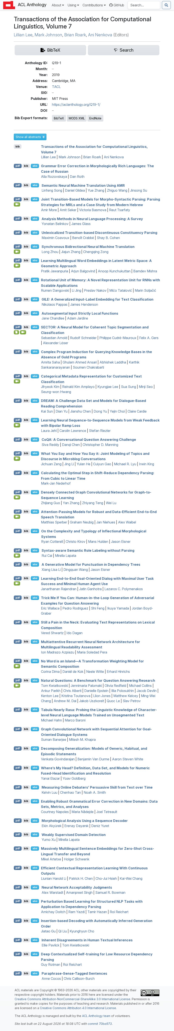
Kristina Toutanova (75, 696)
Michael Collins (140, 685)
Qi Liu (62, 931)
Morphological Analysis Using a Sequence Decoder (85, 821)
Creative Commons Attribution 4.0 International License (78, 1008)
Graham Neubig (82, 522)
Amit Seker (68, 210)
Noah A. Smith (95, 792)
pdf (17, 165)
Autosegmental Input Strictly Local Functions (80, 313)
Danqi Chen (71, 445)
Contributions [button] (93, 5)
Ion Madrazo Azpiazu (57, 652)
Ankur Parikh (50, 691)
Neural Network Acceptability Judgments (77, 887)
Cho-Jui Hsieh (106, 878)
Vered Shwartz (52, 633)
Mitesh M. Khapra (82, 739)
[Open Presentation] (16, 332)
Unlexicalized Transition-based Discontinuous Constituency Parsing (99, 233)
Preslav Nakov (95, 290)
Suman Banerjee (53, 739)
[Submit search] (166, 5)
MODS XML (77, 118)
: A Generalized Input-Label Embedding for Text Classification (97, 299)
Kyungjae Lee (107, 387)
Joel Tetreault (106, 812)
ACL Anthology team (96, 1016)
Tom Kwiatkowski (54, 685)
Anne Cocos (51, 978)
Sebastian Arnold (54, 338)
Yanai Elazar (50, 778)
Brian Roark (75, 34)
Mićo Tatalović (120, 290)
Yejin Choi (117, 411)
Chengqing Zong (95, 252)
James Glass (81, 224)
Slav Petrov (132, 701)
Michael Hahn (51, 720)
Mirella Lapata (65, 555)
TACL (56, 87)
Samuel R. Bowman (110, 892)
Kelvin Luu (49, 792)
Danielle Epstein (96, 691)
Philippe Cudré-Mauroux (117, 338)
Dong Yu (100, 411)
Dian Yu (61, 411)
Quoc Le (113, 701)
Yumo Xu (49, 839)
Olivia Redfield (115, 685)
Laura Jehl (49, 431)
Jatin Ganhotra (90, 589)
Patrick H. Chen (81, 878)
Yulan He (83, 464)
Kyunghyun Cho (82, 931)
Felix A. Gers (149, 338)
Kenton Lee (50, 696)
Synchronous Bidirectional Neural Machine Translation (88, 247)
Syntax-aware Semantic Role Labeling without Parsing (88, 550)
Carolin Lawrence (72, 431)
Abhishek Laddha (113, 362)
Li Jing (76, 290)
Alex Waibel (127, 522)
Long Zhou (50, 252)
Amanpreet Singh (79, 892)
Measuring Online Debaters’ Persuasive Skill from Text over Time (97, 787)
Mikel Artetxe (51, 859)
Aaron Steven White (127, 759)
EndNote (95, 118)
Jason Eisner (120, 541)
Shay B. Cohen (108, 238)
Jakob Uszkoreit (91, 701)
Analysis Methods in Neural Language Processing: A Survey (92, 218)
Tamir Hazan (97, 912)
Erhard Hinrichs (118, 671)
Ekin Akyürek (52, 826)
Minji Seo (146, 387)
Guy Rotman (50, 964)
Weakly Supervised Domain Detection (74, 834)
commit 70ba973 (100, 1023)
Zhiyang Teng (92, 503)
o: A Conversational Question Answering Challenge (89, 439)
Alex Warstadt (52, 892)
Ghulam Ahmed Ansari (80, 362)
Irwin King (146, 464)
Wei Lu (111, 503)
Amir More (49, 210)
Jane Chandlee (53, 318)
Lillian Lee (23, 34)
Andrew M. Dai (65, 701)
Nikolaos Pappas (54, 304)
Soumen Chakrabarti (88, 367)
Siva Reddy (50, 445)
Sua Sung (128, 387)
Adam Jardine (77, 318)
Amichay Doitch (53, 912)
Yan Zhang (71, 503)
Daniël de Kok (72, 671)
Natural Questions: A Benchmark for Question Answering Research (98, 680)
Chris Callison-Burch (79, 978)
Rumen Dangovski (55, 290)
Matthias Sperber (54, 522)
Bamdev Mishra (145, 271)
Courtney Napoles (55, 812)
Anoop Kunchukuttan (114, 271)
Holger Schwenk (76, 859)
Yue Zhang (96, 190)
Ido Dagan (74, 633)
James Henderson (84, 304)
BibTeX (59, 118)
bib (17, 146)
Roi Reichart (119, 912)
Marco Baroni (75, 720)
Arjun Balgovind (83, 271)
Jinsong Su (138, 190)
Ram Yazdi (76, 912)
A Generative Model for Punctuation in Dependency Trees (91, 564)
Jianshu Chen (80, 411)
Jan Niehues (105, 522)
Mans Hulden (98, 541)
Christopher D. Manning (100, 445)
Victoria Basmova (92, 210)
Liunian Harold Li (53, 878)
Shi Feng (97, 608)
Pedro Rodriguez (75, 608)
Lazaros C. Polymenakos (123, 589)
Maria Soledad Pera (92, 652)
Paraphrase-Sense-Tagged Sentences (74, 973)
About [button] (56, 5)
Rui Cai (47, 555)
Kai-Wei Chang (131, 878)
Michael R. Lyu (125, 464)
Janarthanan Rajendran (58, 589)
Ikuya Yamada (118, 608)
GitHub (119, 5)
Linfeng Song (52, 190)
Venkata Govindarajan (58, 759)
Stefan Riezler (100, 431)
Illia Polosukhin (122, 691)
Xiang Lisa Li (51, 569)
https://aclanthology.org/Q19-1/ (76, 104)
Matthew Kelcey (125, 696)
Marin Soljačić (145, 290)
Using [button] (71, 5)
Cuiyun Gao (102, 464)
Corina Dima (50, 671)
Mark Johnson (48, 34)
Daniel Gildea (75, 190)
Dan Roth (77, 176)
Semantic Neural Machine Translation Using (83, 185)
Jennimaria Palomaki (86, 685)
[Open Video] (17, 204)
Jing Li (69, 464)
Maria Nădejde (83, 812)
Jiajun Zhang (70, 252)
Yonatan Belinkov (55, 224)
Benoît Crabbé (83, 238)
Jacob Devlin (147, 691)
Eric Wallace (50, 608)
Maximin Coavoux (55, 238)
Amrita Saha (50, 362)
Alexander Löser (55, 343)
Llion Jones (102, 696)
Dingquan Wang (75, 569)
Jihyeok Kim (50, 387)
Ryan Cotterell (52, 541)
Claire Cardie (137, 411)
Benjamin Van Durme (93, 759)
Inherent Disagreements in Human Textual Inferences (87, 940)
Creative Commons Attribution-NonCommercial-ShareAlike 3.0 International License (72, 999)
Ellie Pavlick (50, 945)
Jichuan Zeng (51, 464)
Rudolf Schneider (83, 338)
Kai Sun (47, 411)
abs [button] (34, 165)
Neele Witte (95, 671)
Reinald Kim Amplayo (78, 387)
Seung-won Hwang (56, 392)
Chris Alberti (72, 691)
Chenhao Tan (70, 792)
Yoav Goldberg (74, 778)
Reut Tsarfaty (119, 210)
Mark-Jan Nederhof (56, 483)
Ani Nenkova (100, 34)
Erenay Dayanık (76, 826)
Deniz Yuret (100, 826)
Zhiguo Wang (117, 190)
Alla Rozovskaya (54, 176)
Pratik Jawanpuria (54, 271)
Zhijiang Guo (50, 503)
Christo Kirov (75, 541)
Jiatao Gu (48, 931)
